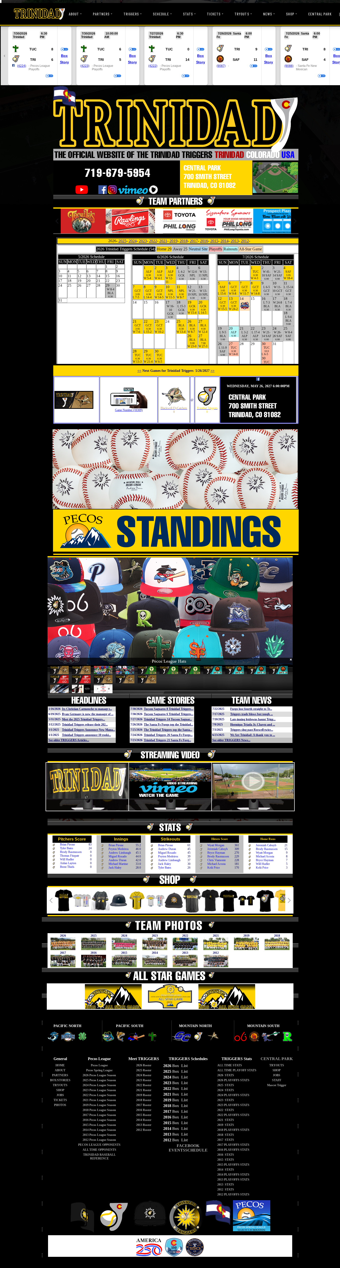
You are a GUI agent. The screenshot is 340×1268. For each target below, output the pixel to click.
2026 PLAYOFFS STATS (233, 1080)
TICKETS (214, 14)
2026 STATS (225, 1075)
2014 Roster (143, 1120)
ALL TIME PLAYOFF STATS (236, 1070)
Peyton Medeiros (119, 849)
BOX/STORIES (60, 1080)
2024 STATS (225, 1090)
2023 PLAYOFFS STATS (233, 1105)
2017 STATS (225, 1140)
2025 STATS (225, 1085)
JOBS (60, 1095)
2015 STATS (225, 1159)
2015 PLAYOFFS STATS (233, 1164)
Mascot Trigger (276, 1085)
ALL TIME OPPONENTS (99, 1150)
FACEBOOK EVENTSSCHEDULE (188, 1148)
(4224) (21, 66)
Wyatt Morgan (215, 845)
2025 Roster (143, 1070)
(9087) (221, 66)
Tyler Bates (66, 848)
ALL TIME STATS (229, 1065)
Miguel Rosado (118, 856)
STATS (188, 14)
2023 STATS (225, 1100)
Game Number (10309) (129, 410)
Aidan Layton (68, 863)
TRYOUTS (241, 14)
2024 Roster (143, 1075)
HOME (60, 1065)
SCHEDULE (161, 14)
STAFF (276, 1080)
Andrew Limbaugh (120, 852)
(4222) (152, 66)
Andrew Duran (117, 860)
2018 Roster (143, 1100)
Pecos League (99, 1065)
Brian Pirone (67, 844)
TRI (33, 60)
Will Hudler (67, 859)
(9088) (288, 66)
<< (139, 371)
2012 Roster (143, 1130)
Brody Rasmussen (71, 852)
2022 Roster (143, 1085)
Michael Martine (118, 864)
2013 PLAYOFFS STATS (233, 1179)
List (184, 1066)
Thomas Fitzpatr (69, 855)
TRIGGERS (131, 14)
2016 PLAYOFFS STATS (233, 1150)
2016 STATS (225, 1154)
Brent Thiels (67, 867)
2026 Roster (143, 1065)
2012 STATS (225, 1189)
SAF (236, 60)
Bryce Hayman (216, 852)
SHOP (290, 14)
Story (64, 62)
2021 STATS (225, 1120)
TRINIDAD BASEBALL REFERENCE (99, 1156)
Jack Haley (115, 867)
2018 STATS (225, 1135)
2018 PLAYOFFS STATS (233, 1130)
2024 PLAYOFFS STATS (233, 1095)
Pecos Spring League (99, 1070)
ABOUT (74, 14)
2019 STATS (225, 1125)
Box (64, 56)
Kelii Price (213, 867)
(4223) (84, 66)
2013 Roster (143, 1125)
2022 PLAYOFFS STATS (233, 1115)
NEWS (267, 14)
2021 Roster (143, 1090)
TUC (33, 49)
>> (213, 371)
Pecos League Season (99, 1075)
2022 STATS (225, 1110)
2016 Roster (143, 1110)
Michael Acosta (216, 864)
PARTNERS (101, 14)
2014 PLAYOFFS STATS (233, 1174)
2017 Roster (143, 1105)
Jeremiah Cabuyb (217, 849)
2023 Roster (143, 1080)
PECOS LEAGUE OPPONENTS (99, 1145)
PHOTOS (60, 1105)
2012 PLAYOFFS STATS (233, 1194)
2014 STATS (225, 1169)
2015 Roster (143, 1115)
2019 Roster (143, 1095)
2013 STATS (225, 1184)
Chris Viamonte (216, 860)
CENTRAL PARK (320, 14)
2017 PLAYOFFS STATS (233, 1145)
